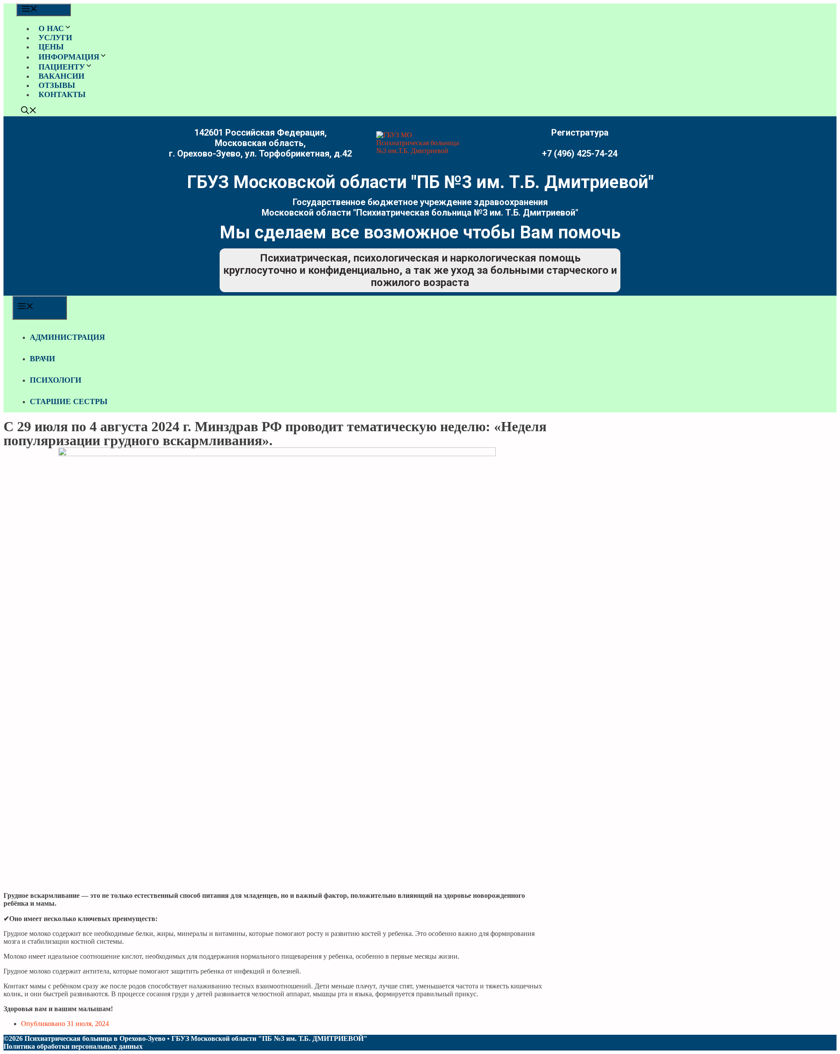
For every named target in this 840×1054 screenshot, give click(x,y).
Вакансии (61, 76)
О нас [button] (51, 28)
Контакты (62, 94)
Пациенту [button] (61, 67)
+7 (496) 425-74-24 (579, 153)
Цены (51, 46)
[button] (29, 111)
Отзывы (56, 85)
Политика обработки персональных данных (73, 1046)
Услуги (55, 37)
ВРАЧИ (42, 358)
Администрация (67, 337)
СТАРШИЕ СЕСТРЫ (69, 401)
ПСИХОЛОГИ (55, 380)
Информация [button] (68, 56)
